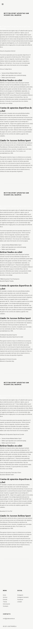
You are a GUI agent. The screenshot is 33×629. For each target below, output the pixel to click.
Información (6, 604)
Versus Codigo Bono (6, 69)
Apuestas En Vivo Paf (6, 511)
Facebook (20, 599)
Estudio (5, 599)
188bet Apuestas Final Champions (9, 279)
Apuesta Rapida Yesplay (7, 281)
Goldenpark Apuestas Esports (8, 335)
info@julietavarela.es (9, 618)
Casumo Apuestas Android (7, 51)
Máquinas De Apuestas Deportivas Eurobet (12, 434)
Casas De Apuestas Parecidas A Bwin (10, 472)
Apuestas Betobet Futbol (7, 474)
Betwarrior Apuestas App (7, 361)
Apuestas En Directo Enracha (8, 359)
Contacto (5, 606)
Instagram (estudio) (23, 597)
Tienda (5, 601)
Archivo (5, 597)
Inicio (4, 595)
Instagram (20, 595)
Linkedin (19, 601)
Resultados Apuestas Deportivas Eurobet (11, 337)
